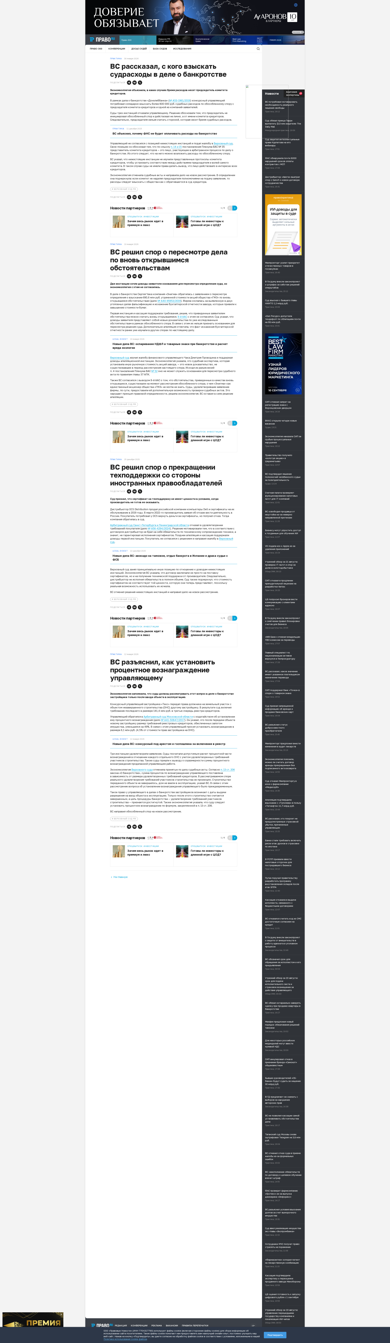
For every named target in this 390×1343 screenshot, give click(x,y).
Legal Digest (120, 339)
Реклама (156, 1325)
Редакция (121, 1325)
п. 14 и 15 (176, 146)
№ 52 (154, 371)
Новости (272, 93)
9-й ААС (182, 316)
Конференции (116, 48)
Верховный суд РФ (125, 189)
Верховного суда (142, 769)
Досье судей (139, 48)
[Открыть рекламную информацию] (299, 253)
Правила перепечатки (195, 1325)
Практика (118, 129)
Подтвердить (275, 1335)
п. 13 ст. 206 (228, 769)
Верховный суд (223, 143)
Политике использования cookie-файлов (125, 1339)
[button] (129, 82)
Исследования (182, 48)
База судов (160, 48)
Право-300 (96, 48)
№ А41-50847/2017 (172, 720)
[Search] (258, 49)
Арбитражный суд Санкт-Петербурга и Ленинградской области (149, 525)
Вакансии (172, 1325)
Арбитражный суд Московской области (168, 716)
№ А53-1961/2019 (179, 100)
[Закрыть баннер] (61, 1314)
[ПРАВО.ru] (102, 39)
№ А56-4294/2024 (159, 528)
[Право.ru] (102, 1325)
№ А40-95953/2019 (169, 300)
